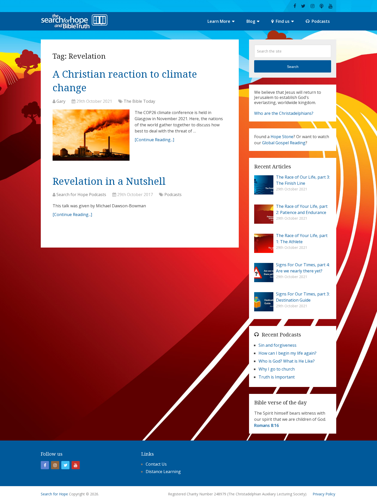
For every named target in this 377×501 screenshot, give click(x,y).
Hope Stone (282, 136)
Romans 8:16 (266, 425)
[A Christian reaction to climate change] (91, 136)
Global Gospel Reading (283, 143)
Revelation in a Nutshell (109, 181)
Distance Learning (163, 471)
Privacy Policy (324, 494)
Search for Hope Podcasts (81, 194)
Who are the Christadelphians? (283, 113)
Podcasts (320, 21)
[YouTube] (76, 465)
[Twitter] (65, 465)
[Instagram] (55, 465)
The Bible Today (139, 101)
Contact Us (156, 464)
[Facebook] (45, 465)
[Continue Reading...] (154, 139)
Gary (60, 101)
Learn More (218, 21)
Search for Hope (54, 494)
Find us (282, 21)
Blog (250, 21)
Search (293, 67)
